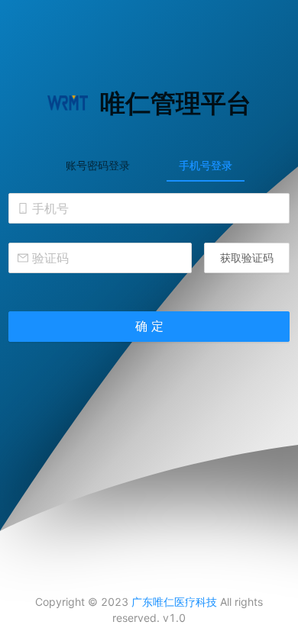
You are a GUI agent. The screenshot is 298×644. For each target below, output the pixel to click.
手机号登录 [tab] (205, 165)
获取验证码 (247, 257)
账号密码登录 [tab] (98, 165)
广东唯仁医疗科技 (174, 601)
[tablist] (149, 165)
